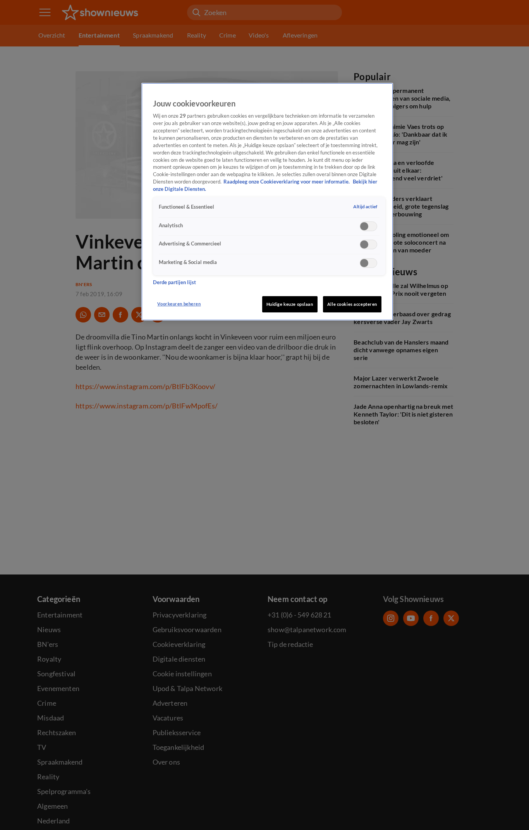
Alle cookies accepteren (352, 304)
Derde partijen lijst (174, 282)
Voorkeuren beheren (179, 303)
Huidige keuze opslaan (289, 304)
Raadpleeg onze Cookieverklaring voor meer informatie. (287, 182)
